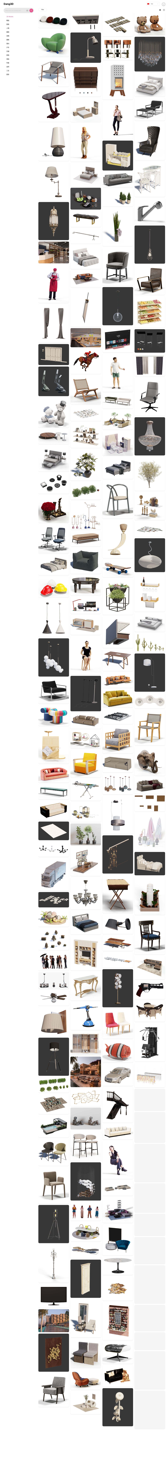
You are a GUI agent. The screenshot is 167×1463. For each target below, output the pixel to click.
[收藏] (160, 10)
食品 (7, 59)
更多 (7, 74)
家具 (7, 24)
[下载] (164, 10)
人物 (7, 28)
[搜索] (31, 10)
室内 (7, 43)
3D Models (9, 16)
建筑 (7, 39)
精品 (7, 20)
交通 (7, 51)
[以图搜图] (27, 10)
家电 (7, 55)
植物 (7, 32)
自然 (7, 66)
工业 (7, 70)
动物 (7, 36)
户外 (7, 47)
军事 (7, 63)
